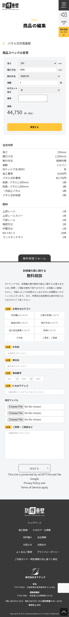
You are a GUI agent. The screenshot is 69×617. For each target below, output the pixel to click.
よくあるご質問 (24, 551)
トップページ (34, 522)
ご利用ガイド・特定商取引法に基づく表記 (36, 559)
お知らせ (27, 544)
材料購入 (27, 537)
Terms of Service (31, 487)
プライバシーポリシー (48, 551)
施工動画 (23, 530)
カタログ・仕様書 (42, 530)
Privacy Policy (32, 483)
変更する (34, 127)
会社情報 (41, 537)
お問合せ (41, 544)
